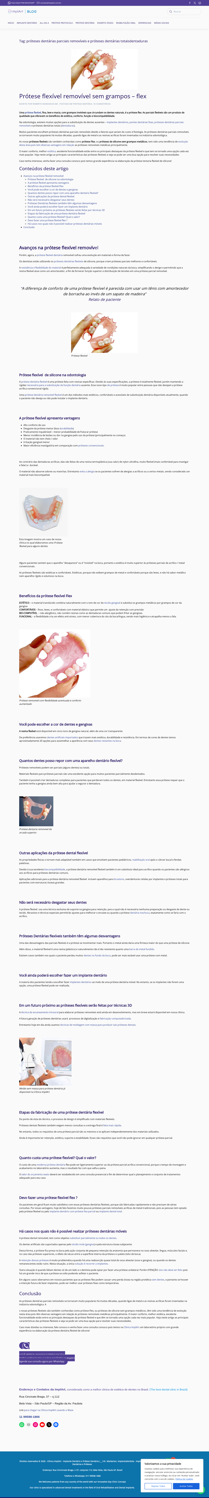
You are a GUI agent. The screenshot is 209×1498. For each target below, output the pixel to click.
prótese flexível (33, 112)
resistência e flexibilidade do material (41, 267)
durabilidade (66, 428)
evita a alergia (87, 471)
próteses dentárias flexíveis (69, 261)
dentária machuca (140, 912)
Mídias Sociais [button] (161, 23)
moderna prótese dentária (51, 1164)
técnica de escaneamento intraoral (40, 1012)
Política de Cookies (184, 1479)
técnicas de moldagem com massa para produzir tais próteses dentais (98, 1024)
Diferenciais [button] (144, 23)
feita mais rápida (112, 1125)
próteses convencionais (91, 445)
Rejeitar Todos (158, 1486)
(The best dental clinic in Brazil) (168, 1389)
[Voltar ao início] (22, 11)
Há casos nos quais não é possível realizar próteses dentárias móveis (65, 223)
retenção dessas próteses (35, 1260)
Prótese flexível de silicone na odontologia (50, 179)
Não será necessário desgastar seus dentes (51, 199)
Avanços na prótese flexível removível (43, 175)
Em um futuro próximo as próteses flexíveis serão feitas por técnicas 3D (66, 210)
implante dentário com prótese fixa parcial (72, 1211)
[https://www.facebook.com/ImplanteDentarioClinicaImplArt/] (189, 2)
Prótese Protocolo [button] (62, 23)
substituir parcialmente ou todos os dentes (93, 1238)
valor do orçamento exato (35, 1174)
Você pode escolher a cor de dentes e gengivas (53, 189)
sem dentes (158, 1279)
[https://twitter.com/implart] (194, 2)
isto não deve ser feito (171, 1270)
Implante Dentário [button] (27, 23)
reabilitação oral (141, 859)
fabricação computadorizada (115, 1018)
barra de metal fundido (141, 949)
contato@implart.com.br (50, 3)
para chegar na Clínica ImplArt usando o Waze (48, 1410)
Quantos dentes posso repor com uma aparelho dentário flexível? (63, 193)
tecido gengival (112, 602)
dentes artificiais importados (62, 737)
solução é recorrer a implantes (91, 1263)
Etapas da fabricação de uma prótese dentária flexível (57, 213)
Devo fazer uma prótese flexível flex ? (47, 220)
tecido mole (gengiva (83, 1244)
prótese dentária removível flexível (43, 394)
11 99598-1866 (29, 1417)
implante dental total (110, 1211)
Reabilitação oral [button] (125, 23)
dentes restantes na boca (107, 740)
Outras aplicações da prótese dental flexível (51, 196)
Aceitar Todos (186, 1486)
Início (11, 23)
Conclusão (29, 227)
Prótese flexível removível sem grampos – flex (82, 96)
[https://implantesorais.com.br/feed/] (199, 2)
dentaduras (68, 125)
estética (51, 151)
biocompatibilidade (54, 869)
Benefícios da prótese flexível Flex (45, 186)
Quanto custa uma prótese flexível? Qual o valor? (54, 216)
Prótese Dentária (82, 104)
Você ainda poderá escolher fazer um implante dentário (58, 206)
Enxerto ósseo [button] (105, 23)
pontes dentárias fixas (141, 122)
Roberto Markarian (43, 104)
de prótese (113, 385)
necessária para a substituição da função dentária (54, 385)
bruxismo (119, 879)
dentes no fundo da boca (97, 955)
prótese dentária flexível (34, 381)
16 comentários (102, 104)
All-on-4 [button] (44, 23)
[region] (172, 1475)
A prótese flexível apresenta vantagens (48, 182)
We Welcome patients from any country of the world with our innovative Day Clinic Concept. (82, 1481)
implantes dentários (117, 122)
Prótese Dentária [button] (85, 23)
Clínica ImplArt (131, 1327)
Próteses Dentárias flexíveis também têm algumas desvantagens (62, 203)
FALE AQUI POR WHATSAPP (23, 3)
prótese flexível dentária (50, 255)
